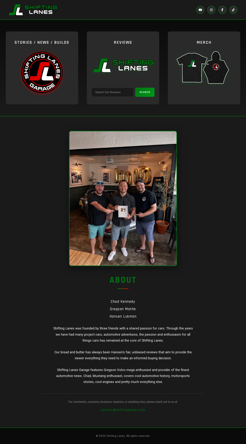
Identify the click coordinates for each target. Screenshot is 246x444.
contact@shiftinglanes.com (123, 410)
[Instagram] (211, 10)
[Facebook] (222, 10)
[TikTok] (233, 10)
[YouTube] (200, 10)
